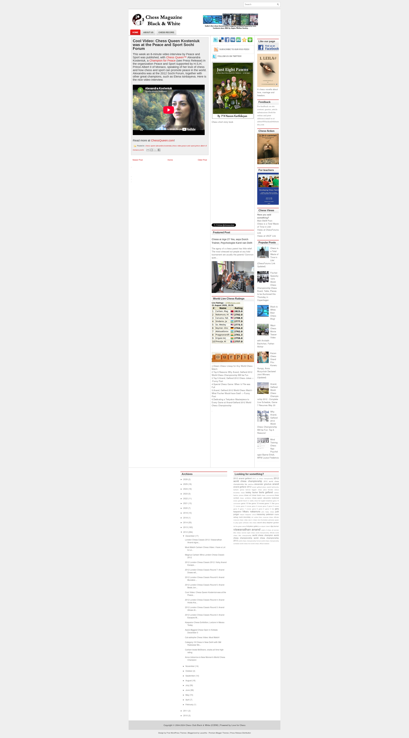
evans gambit (238, 501)
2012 (185, 532)
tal (234, 526)
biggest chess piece (259, 490)
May (187, 694)
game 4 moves (257, 506)
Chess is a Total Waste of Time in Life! (268, 225)
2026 (185, 479)
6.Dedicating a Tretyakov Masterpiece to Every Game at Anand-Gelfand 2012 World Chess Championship (231, 402)
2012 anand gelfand (242, 478)
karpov (242, 514)
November (190, 666)
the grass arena (240, 526)
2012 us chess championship (262, 478)
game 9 (261, 509)
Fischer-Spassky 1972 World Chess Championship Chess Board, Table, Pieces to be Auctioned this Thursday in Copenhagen (267, 286)
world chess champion (262, 535)
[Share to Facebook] (159, 149)
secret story (261, 522)
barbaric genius (238, 490)
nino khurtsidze (263, 520)
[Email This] (148, 149)
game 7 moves (245, 509)
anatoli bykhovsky (273, 487)
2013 (185, 527)
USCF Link (271, 235)
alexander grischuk (262, 484)
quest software (244, 522)
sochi (141, 150)
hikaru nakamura (251, 511)
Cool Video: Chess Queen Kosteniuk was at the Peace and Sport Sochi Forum (166, 44)
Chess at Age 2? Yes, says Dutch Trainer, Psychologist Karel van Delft (232, 241)
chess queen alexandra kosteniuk (158, 146)
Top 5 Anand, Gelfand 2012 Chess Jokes (232, 378)
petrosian (271, 520)
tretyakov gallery (252, 526)
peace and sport (188, 146)
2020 (185, 508)
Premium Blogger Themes (219, 732)
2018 (185, 517)
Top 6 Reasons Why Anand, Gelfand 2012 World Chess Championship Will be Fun (232, 373)
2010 (185, 715)
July (187, 685)
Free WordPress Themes (176, 732)
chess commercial (267, 495)
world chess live (245, 543)
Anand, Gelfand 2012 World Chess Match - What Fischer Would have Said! (232, 392)
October (189, 670)
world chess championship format (249, 541)
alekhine (251, 484)
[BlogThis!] (151, 149)
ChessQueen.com (162, 140)
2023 (185, 493)
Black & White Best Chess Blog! (274, 312)
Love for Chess (239, 725)
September (190, 675)
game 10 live (246, 503)
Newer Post (138, 159)
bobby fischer (252, 492)
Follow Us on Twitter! (230, 56)
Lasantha (203, 732)
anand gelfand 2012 (242, 486)
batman (248, 490)
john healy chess (268, 512)
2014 (185, 522)
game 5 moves (274, 506)
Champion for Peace (162, 60)
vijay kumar (274, 526)
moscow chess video (240, 520)
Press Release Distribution (240, 732)
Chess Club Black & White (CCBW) (201, 725)
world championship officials (265, 533)
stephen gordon (273, 522)
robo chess (253, 522)
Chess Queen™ (176, 57)
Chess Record (166, 32)
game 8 (255, 509)
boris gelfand (266, 492)
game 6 (236, 509)
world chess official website (260, 543)
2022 (185, 498)
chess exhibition (245, 498)
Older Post (202, 159)
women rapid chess (248, 533)
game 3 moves (246, 506)
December (190, 535)
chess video (176, 146)
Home (135, 32)
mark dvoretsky (245, 517)
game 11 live (269, 503)
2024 (185, 488)
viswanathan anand (246, 529)
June (187, 690)
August (188, 680)
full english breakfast (265, 501)
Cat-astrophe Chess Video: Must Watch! (202, 637)
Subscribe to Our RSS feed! (234, 49)
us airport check (264, 526)
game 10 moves (258, 503)
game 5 (265, 506)
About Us (148, 32)
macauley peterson (265, 514)
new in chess (252, 520)
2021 (185, 503)
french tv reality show (250, 501)
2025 (185, 484)
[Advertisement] (233, 173)
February (189, 704)
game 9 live (269, 509)
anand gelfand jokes (259, 487)
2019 (185, 512)
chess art (247, 495)
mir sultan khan (256, 517)
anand (275, 484)
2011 (185, 710)
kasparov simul (250, 514)
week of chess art (267, 530)
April (187, 699)
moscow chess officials (271, 517)
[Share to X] (155, 149)
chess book (256, 495)
